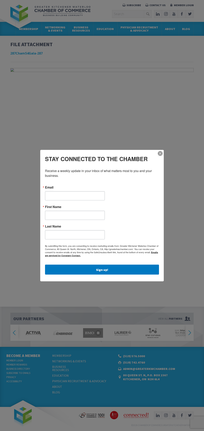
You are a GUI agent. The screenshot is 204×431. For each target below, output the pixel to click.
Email (49, 187)
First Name (53, 206)
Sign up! (102, 269)
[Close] (160, 153)
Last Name (53, 226)
